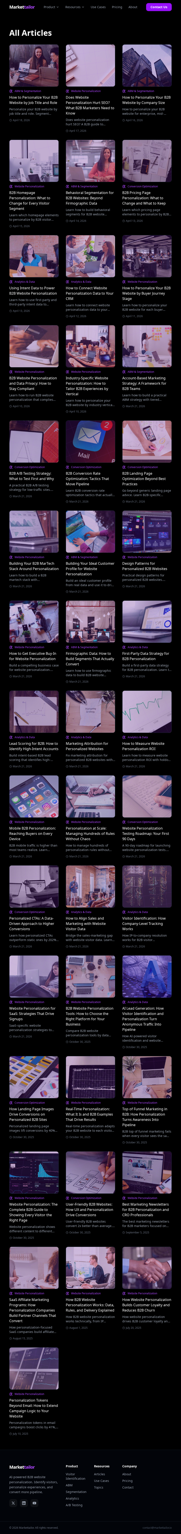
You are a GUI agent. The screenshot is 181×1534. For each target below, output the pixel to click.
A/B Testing (74, 1505)
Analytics (72, 1498)
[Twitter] (13, 1503)
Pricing (117, 7)
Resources (73, 7)
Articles (99, 1474)
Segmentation (76, 1492)
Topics (98, 1487)
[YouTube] (34, 1503)
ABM (69, 1485)
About (132, 7)
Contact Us (159, 7)
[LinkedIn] (24, 1503)
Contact (128, 1487)
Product (49, 7)
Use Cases (98, 7)
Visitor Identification (75, 1476)
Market (22, 7)
